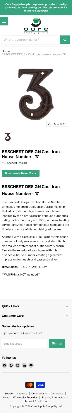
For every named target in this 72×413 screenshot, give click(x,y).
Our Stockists (39, 393)
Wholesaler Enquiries (25, 397)
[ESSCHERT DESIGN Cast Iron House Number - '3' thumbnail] (8, 137)
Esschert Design (16, 163)
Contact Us (57, 393)
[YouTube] (31, 365)
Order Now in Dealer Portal (20, 173)
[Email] (4, 365)
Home (6, 51)
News (6, 397)
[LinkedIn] (24, 365)
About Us (22, 393)
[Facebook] (11, 365)
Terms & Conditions (36, 401)
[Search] (65, 39)
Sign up (57, 343)
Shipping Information (54, 397)
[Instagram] (17, 365)
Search (9, 393)
